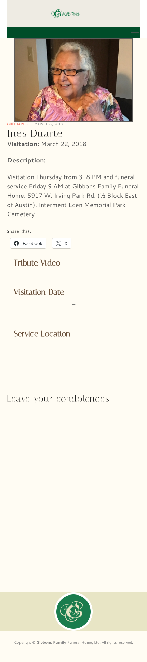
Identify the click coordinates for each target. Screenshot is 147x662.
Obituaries (18, 124)
